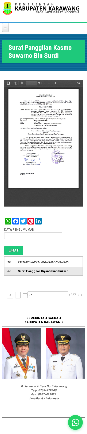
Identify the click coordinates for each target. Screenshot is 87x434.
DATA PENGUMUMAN (19, 229)
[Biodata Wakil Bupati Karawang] (65, 377)
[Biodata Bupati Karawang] (21, 377)
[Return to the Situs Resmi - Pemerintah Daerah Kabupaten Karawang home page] (41, 11)
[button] (75, 422)
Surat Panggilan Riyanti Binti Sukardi (43, 271)
